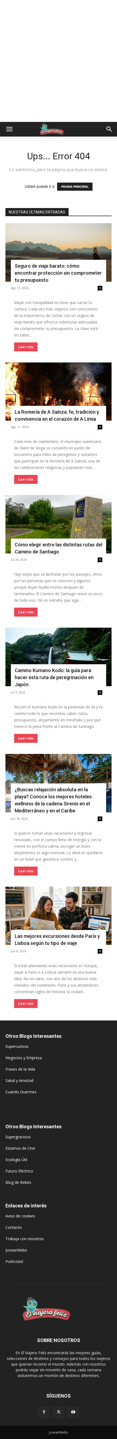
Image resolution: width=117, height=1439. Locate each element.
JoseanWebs (16, 1250)
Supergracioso (18, 1136)
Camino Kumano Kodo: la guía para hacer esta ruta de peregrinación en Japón (54, 677)
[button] (9, 129)
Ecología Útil (16, 1159)
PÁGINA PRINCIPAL (74, 187)
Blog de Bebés (18, 1182)
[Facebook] (43, 1412)
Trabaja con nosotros (24, 1238)
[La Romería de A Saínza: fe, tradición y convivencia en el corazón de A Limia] (58, 391)
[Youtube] (73, 1412)
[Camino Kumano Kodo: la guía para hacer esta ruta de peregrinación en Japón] (58, 657)
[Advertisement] (58, 61)
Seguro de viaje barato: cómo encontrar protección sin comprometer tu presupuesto (58, 273)
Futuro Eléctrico (19, 1171)
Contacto (13, 1227)
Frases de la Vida (20, 1069)
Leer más (25, 347)
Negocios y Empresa (23, 1057)
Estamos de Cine (20, 1148)
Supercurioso (17, 1046)
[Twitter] (58, 1412)
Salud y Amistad (19, 1080)
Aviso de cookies (20, 1215)
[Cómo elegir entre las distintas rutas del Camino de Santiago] (58, 524)
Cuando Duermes (20, 1091)
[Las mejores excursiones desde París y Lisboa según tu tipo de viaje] (58, 916)
